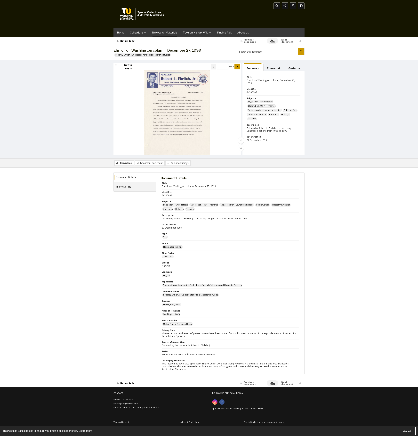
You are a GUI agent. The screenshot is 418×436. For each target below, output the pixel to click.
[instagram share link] (214, 402)
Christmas (274, 114)
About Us (243, 32)
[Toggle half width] (241, 148)
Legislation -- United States (260, 101)
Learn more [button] (85, 430)
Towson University (121, 422)
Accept (407, 431)
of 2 (231, 66)
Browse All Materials (164, 32)
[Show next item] (237, 66)
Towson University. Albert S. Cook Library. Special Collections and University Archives (202, 285)
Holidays (285, 114)
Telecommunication (257, 114)
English (166, 275)
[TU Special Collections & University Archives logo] (143, 14)
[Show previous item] (213, 66)
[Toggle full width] (241, 140)
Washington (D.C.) (171, 314)
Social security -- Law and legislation (264, 110)
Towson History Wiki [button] (195, 32)
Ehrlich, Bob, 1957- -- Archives (261, 106)
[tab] (252, 67)
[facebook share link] (222, 402)
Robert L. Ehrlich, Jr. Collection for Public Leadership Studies (142, 54)
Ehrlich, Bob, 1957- (171, 304)
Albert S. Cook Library (190, 422)
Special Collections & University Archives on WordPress (237, 408)
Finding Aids (224, 32)
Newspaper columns (172, 247)
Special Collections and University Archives (263, 422)
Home (120, 32)
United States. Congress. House (177, 324)
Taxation (252, 118)
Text (165, 237)
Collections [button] (136, 32)
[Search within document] (301, 51)
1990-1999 (168, 256)
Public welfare (290, 110)
